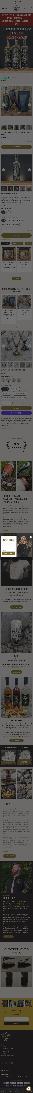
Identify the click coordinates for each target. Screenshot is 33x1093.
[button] (28, 1088)
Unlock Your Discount (8, 553)
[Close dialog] (31, 537)
